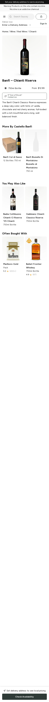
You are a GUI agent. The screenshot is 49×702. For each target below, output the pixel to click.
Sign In (43, 23)
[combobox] (23, 17)
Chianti (32, 31)
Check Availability (24, 696)
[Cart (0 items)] (41, 17)
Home (5, 31)
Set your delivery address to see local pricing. (24, 2)
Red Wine (22, 31)
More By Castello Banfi (17, 126)
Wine (12, 31)
